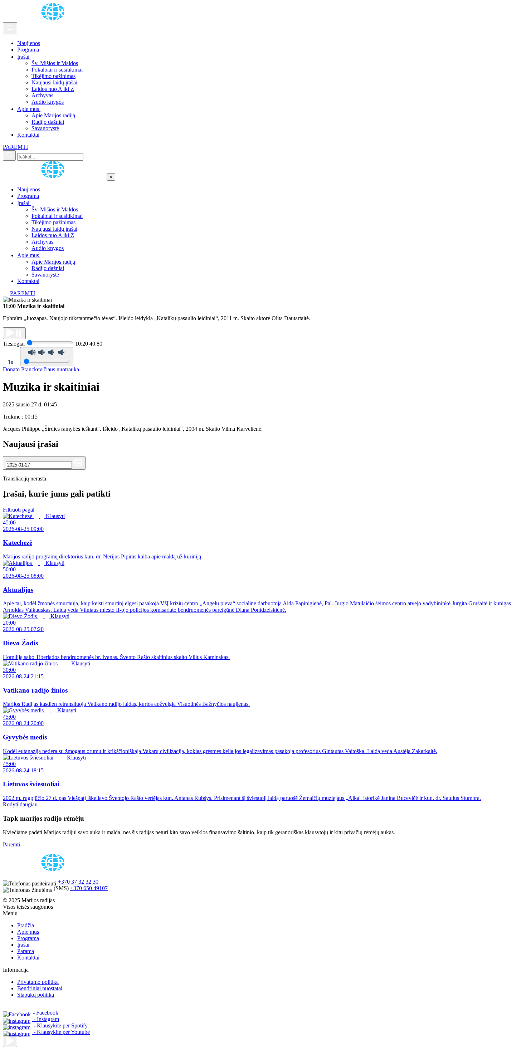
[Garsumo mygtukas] (46, 356)
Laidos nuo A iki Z (52, 89)
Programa (28, 50)
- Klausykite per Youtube (61, 1032)
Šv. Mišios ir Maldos (54, 63)
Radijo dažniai (47, 122)
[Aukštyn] (10, 1041)
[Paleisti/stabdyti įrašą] (14, 333)
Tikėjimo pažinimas (53, 76)
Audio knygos (47, 102)
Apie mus (28, 109)
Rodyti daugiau (20, 804)
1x (11, 362)
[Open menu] (10, 28)
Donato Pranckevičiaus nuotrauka (41, 369)
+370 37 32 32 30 (78, 882)
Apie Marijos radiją (53, 115)
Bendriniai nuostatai (39, 988)
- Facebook (44, 1013)
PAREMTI (15, 147)
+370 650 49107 (89, 888)
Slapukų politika (35, 995)
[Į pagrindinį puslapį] (55, 177)
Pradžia (25, 925)
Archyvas (42, 95)
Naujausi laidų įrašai (54, 82)
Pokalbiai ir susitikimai (57, 70)
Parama (25, 951)
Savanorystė (45, 128)
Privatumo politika (38, 982)
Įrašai (24, 57)
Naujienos (28, 43)
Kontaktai (28, 135)
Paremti (11, 844)
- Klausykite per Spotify (60, 1025)
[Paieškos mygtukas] (9, 155)
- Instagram (45, 1019)
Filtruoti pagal (19, 510)
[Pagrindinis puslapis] (54, 19)
